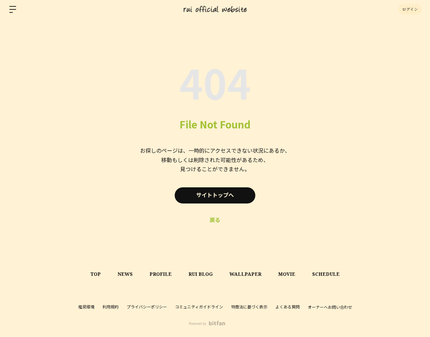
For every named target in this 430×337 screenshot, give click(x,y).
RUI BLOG (200, 274)
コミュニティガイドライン (199, 307)
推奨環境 (86, 307)
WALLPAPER (245, 274)
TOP (95, 274)
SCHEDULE (326, 274)
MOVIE (286, 274)
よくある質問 (287, 307)
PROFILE (160, 274)
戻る (215, 220)
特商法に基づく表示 (249, 307)
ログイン (410, 9)
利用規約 (110, 307)
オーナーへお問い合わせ (330, 307)
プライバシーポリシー (147, 307)
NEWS (125, 274)
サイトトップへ (215, 195)
